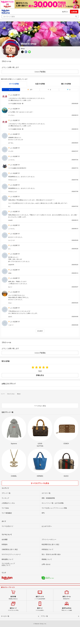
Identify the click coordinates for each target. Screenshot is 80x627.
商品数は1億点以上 (13, 597)
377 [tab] (31, 90)
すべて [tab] (11, 90)
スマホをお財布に (40, 609)
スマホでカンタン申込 (13, 609)
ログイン (65, 12)
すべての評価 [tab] (14, 84)
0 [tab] (50, 90)
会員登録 (74, 12)
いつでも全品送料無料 (40, 597)
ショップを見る (40, 71)
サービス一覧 (5, 616)
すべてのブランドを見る (40, 483)
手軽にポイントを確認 (66, 609)
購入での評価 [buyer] (66, 84)
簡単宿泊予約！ (67, 597)
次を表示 (40, 331)
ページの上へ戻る (40, 406)
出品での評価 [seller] (40, 84)
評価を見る (40, 375)
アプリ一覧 (44, 616)
